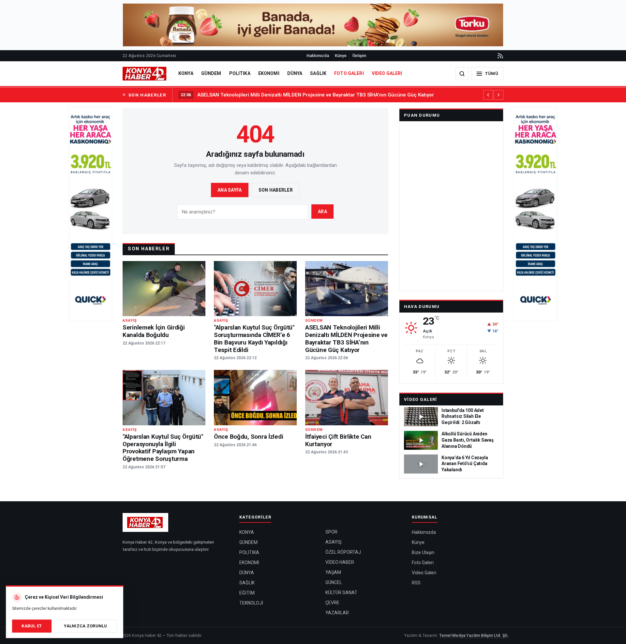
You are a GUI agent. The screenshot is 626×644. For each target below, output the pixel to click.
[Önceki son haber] (488, 95)
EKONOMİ (268, 73)
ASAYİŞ (333, 542)
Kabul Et (32, 625)
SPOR (331, 531)
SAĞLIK (318, 73)
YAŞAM (333, 572)
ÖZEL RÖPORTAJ (343, 552)
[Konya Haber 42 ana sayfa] (145, 73)
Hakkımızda (317, 55)
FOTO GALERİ (349, 73)
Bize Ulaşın (423, 552)
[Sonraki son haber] (498, 95)
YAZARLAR (337, 612)
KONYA (185, 73)
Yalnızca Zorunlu (85, 625)
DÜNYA (295, 73)
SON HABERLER (147, 94)
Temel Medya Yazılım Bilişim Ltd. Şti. (474, 635)
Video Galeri (420, 399)
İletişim (359, 55)
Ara (322, 211)
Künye (341, 55)
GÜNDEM (211, 73)
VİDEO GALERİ (387, 73)
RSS (416, 582)
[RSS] (499, 55)
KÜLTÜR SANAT (341, 592)
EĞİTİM (247, 592)
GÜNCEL (333, 582)
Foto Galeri (423, 562)
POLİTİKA (239, 73)
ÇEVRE (332, 602)
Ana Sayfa (229, 190)
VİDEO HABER (339, 562)
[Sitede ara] (462, 73)
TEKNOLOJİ (251, 603)
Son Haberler (276, 190)
